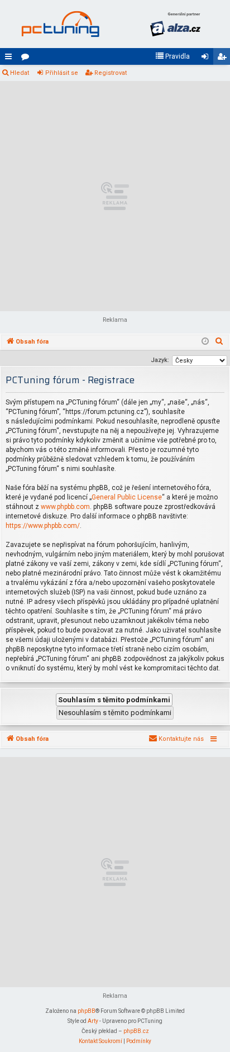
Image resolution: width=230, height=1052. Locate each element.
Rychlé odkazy (10, 59)
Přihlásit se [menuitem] (207, 59)
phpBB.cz (136, 1031)
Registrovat (110, 73)
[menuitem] (172, 56)
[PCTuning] (60, 24)
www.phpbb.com (65, 507)
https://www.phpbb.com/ (43, 526)
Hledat (19, 73)
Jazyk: (160, 360)
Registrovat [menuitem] (224, 59)
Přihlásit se (61, 73)
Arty (93, 1021)
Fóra (27, 59)
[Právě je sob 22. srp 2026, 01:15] (205, 342)
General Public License (127, 497)
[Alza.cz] (175, 24)
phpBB (86, 1011)
